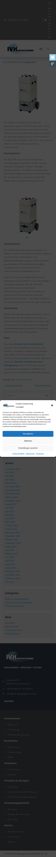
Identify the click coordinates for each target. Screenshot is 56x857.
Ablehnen (28, 441)
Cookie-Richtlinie (18, 454)
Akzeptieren (28, 434)
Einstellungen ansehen (28, 448)
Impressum (40, 454)
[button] (52, 405)
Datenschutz (30, 454)
